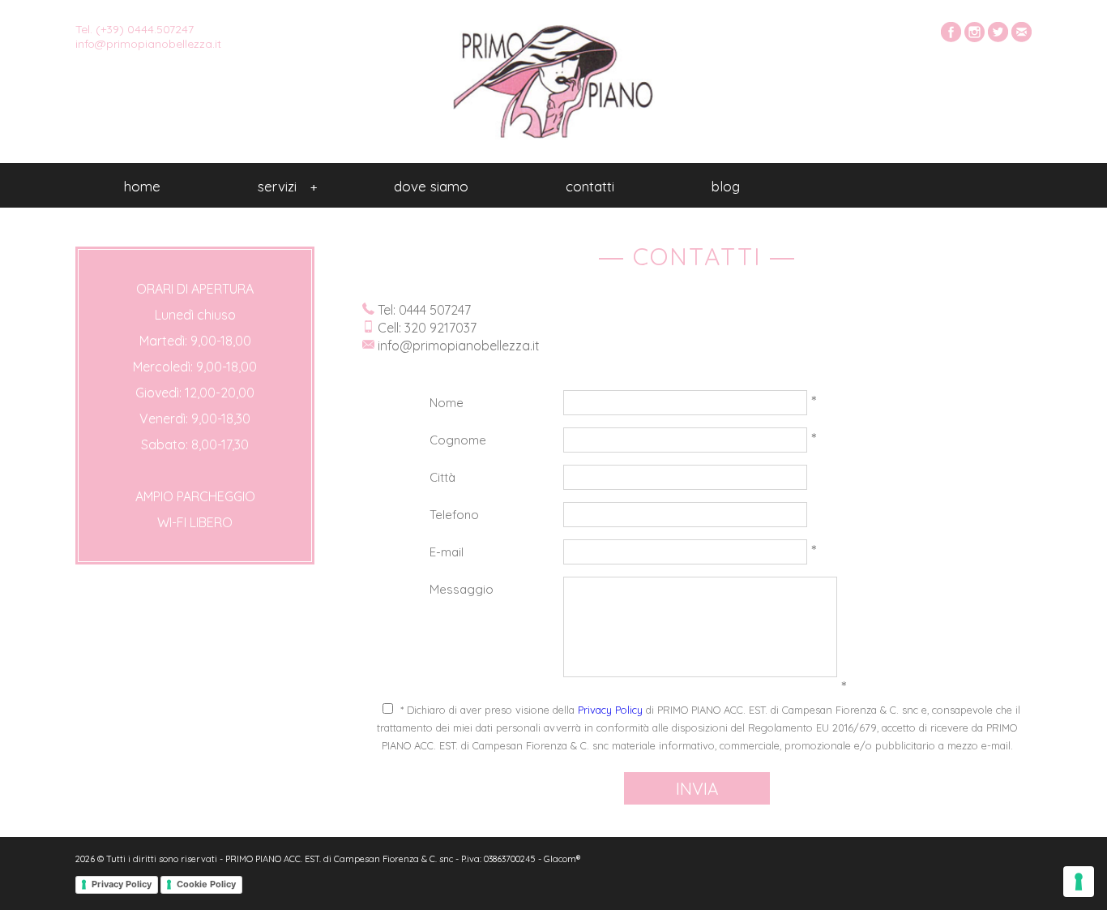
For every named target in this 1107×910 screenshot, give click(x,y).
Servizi (287, 186)
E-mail (447, 552)
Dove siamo (431, 186)
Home (142, 186)
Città (442, 477)
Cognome (458, 440)
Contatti (590, 186)
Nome (447, 402)
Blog (726, 186)
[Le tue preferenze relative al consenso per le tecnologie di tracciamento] (1078, 881)
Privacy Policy (610, 709)
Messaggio (462, 589)
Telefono (454, 514)
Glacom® (562, 859)
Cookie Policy (206, 884)
